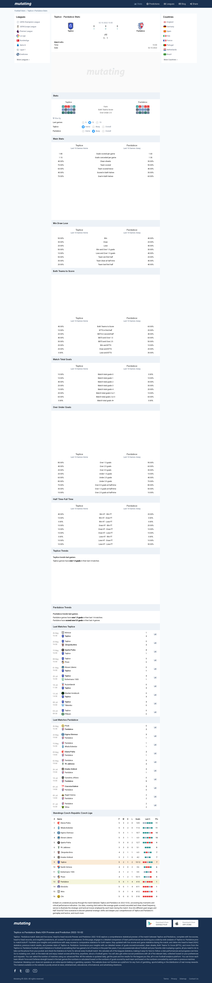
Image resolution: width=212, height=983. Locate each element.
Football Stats (20, 11)
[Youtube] (36, 970)
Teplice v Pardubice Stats (37, 11)
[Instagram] (29, 970)
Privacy (174, 979)
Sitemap (183, 979)
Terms (166, 979)
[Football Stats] (23, 4)
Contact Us (193, 979)
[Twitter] (22, 970)
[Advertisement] (105, 72)
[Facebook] (16, 970)
